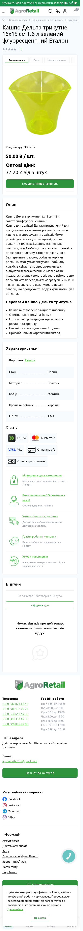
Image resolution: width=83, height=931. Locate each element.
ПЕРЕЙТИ (71, 2)
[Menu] (4, 11)
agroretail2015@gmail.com (19, 761)
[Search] (51, 11)
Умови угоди (10, 840)
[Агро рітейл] (40, 685)
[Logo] (24, 11)
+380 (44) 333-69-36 (15, 719)
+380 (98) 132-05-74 (15, 708)
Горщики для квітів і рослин (47, 20)
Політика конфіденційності (20, 856)
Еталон (30, 360)
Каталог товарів (18, 20)
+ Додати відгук (40, 605)
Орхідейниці (74, 20)
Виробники (9, 872)
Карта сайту (10, 866)
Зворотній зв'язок (14, 861)
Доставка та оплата (14, 845)
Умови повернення (35, 556)
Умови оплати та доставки (40, 516)
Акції (5, 851)
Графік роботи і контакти (39, 536)
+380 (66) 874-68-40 (15, 703)
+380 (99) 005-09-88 (15, 724)
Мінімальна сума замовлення (42, 475)
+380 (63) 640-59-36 (15, 714)
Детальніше (15, 909)
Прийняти (40, 917)
